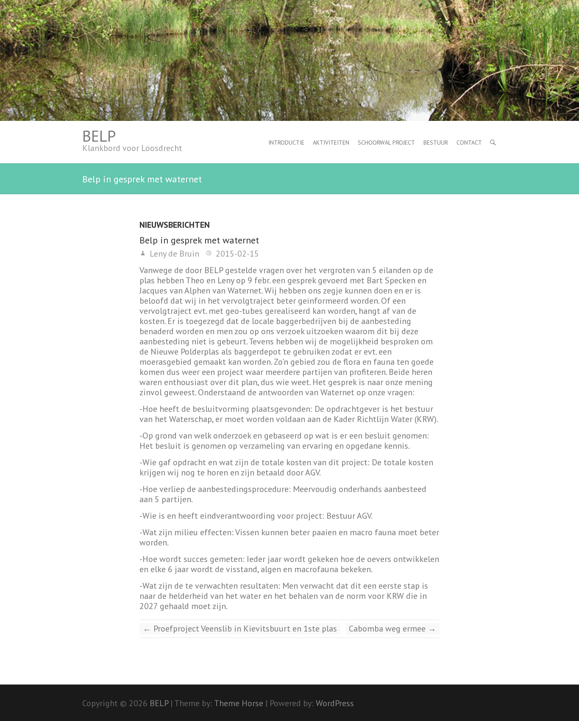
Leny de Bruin (173, 253)
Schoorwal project (386, 142)
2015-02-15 (236, 253)
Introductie (286, 142)
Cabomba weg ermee (392, 628)
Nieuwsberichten (174, 225)
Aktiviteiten (331, 142)
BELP (99, 136)
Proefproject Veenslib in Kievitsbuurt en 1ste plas (240, 628)
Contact (469, 142)
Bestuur (435, 142)
